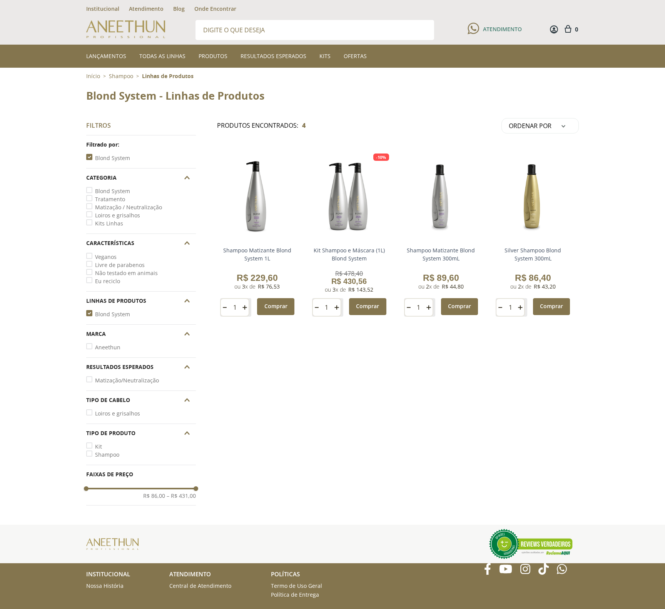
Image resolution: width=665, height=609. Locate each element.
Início (93, 76)
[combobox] (314, 29)
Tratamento (110, 199)
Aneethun (107, 347)
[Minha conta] (554, 29)
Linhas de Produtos (168, 76)
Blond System (112, 158)
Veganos (106, 256)
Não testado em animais (126, 273)
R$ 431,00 (181, 496)
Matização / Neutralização (128, 207)
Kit (98, 446)
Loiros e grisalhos (117, 215)
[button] (141, 145)
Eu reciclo (107, 281)
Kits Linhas (109, 223)
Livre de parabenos (120, 265)
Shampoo (121, 76)
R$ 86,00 (154, 496)
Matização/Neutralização (127, 380)
